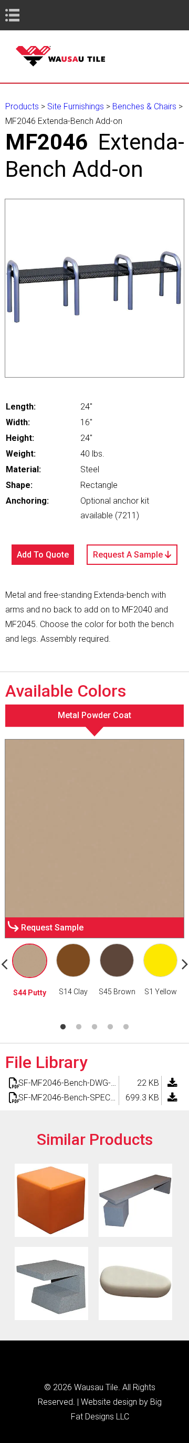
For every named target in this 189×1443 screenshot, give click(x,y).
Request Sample (52, 928)
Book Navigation (31, 15)
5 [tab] (126, 1027)
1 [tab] (63, 1027)
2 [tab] (79, 1027)
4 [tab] (110, 1027)
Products (22, 106)
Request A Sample (129, 555)
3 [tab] (94, 1027)
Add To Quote (43, 555)
